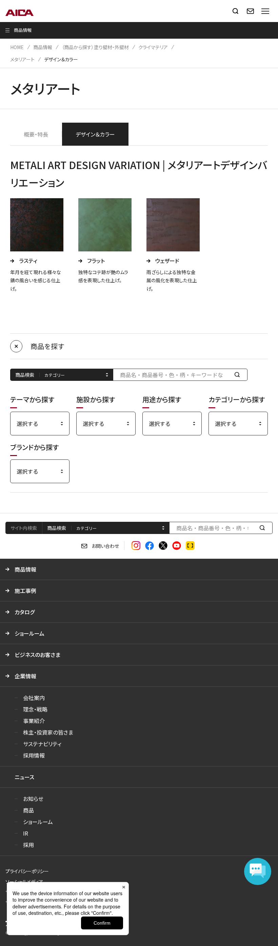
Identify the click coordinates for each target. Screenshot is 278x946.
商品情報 (42, 47)
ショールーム (29, 633)
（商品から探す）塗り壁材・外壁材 (95, 47)
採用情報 (34, 755)
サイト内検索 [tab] (24, 528)
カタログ (25, 612)
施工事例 (25, 591)
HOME (17, 47)
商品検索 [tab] (56, 528)
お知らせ (33, 799)
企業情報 (25, 676)
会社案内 (34, 698)
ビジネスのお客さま (37, 655)
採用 (28, 845)
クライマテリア (153, 47)
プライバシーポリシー (27, 871)
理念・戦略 (35, 709)
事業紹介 (34, 721)
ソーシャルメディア (24, 881)
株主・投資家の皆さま (48, 732)
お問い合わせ (105, 545)
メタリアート (22, 59)
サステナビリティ (42, 744)
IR (25, 833)
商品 (28, 810)
